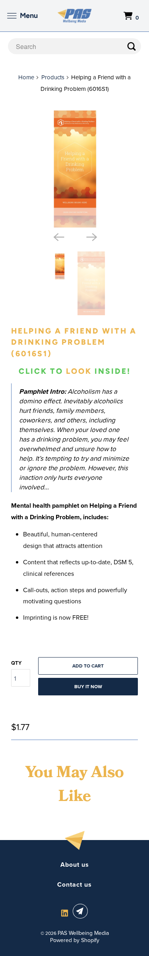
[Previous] (58, 236)
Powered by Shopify (74, 940)
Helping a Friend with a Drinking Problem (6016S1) (74, 342)
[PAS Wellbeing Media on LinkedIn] (64, 913)
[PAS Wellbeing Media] (74, 15)
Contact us (74, 884)
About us (74, 864)
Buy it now (88, 686)
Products (52, 77)
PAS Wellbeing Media (83, 933)
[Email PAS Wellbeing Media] (82, 911)
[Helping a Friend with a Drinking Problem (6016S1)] (74, 164)
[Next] (91, 236)
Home (26, 77)
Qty (16, 663)
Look (79, 371)
